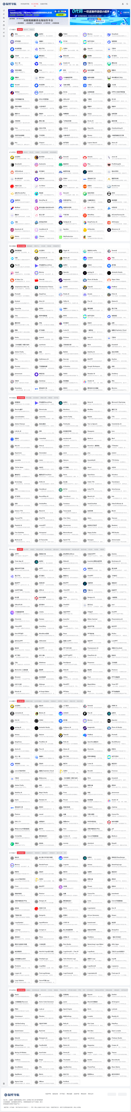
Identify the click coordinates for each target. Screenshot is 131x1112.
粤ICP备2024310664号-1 (22, 1107)
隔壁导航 (6, 1107)
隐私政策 (55, 1094)
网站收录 (83, 1094)
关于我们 (62, 1094)
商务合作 (90, 1094)
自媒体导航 (43, 4)
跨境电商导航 (25, 4)
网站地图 (69, 1094)
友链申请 (76, 1094)
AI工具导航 (34, 4)
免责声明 (48, 1094)
